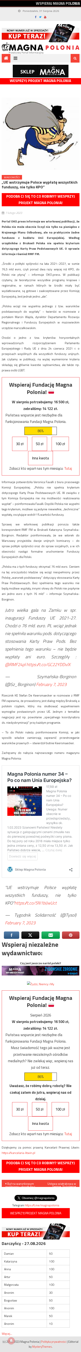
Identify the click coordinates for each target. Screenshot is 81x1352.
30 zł (20, 444)
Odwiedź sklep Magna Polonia (40, 71)
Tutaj (68, 468)
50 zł (39, 444)
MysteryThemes (42, 1346)
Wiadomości (12, 177)
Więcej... (7, 1333)
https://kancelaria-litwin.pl (18, 1152)
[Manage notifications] (11, 1340)
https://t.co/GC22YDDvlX (48, 664)
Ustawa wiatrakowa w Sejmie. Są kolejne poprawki (62, 1184)
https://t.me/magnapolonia (42, 1205)
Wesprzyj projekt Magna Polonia (40, 81)
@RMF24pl (15, 664)
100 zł (60, 444)
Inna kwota (40, 458)
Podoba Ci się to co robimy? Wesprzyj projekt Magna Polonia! (40, 200)
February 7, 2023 (51, 684)
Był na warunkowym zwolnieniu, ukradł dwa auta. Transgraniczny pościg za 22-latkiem (20, 1184)
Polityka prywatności (53, 1341)
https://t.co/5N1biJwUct (35, 903)
